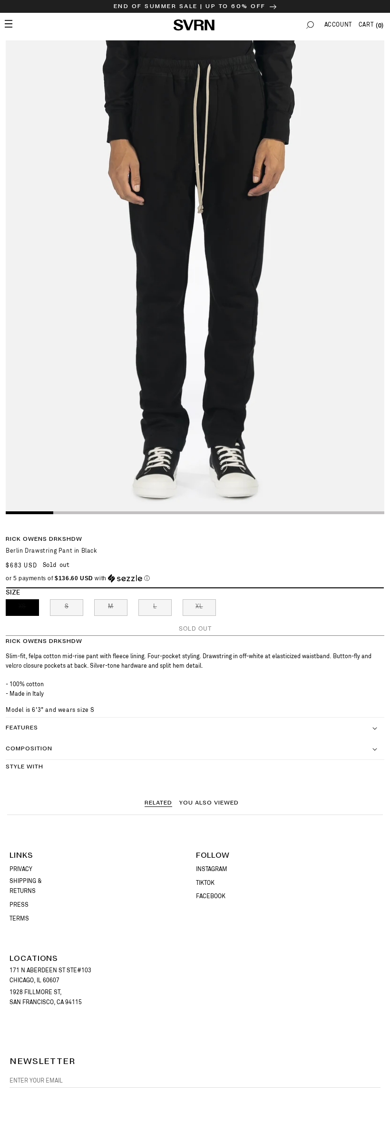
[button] (310, 25)
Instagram (211, 869)
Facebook (210, 896)
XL (205, 609)
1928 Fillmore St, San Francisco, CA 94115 (46, 997)
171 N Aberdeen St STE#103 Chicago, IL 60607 (50, 975)
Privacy (21, 869)
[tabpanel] (195, 276)
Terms (19, 918)
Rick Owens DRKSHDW (44, 539)
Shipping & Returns (26, 886)
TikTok (205, 883)
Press (19, 904)
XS (29, 609)
